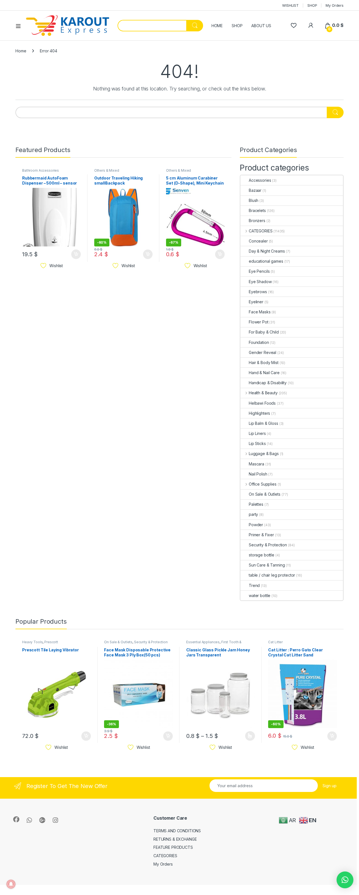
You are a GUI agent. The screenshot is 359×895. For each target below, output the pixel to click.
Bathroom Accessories (40, 170)
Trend (254, 585)
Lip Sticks (257, 443)
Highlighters (259, 413)
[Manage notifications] (10, 884)
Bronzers (257, 220)
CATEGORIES (260, 231)
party (253, 514)
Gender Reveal (262, 352)
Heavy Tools (32, 642)
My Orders (335, 5)
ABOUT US (261, 25)
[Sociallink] (16, 819)
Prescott (51, 642)
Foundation (259, 342)
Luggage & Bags (264, 453)
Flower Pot (258, 322)
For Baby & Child (264, 332)
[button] (345, 879)
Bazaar (255, 190)
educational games (266, 261)
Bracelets (257, 210)
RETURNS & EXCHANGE (175, 839)
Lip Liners (257, 433)
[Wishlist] (293, 25)
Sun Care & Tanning (267, 565)
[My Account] (310, 25)
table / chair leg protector (272, 575)
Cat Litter (275, 642)
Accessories (260, 180)
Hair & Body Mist (264, 362)
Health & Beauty (263, 392)
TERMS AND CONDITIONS (177, 830)
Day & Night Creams (267, 251)
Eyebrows (258, 291)
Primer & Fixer (261, 534)
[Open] (20, 26)
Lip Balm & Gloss (263, 423)
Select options (248, 736)
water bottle (259, 595)
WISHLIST (290, 5)
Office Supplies (263, 484)
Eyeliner (256, 301)
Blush (253, 200)
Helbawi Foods (262, 403)
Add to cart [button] (76, 254)
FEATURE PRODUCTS (173, 847)
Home (20, 50)
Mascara (256, 464)
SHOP (312, 5)
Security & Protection (268, 544)
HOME (217, 25)
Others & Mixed (106, 170)
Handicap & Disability (268, 382)
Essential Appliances (203, 642)
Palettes (256, 504)
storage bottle (261, 555)
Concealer (258, 241)
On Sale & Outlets (264, 494)
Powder (256, 524)
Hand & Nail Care (264, 372)
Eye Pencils (259, 271)
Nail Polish (258, 474)
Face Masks (260, 311)
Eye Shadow (260, 281)
